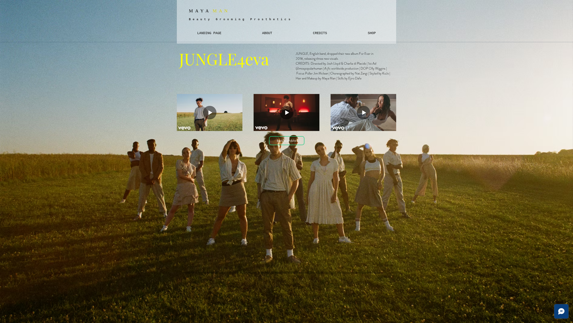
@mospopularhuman (309, 68)
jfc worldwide (335, 68)
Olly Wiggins (377, 68)
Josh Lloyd (333, 63)
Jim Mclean (320, 73)
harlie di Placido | (357, 63)
